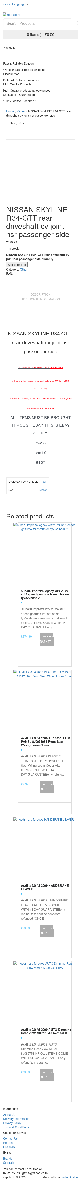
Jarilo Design (69, 1177)
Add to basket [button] (46, 639)
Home (10, 111)
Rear (43, 481)
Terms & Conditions (16, 1127)
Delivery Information (16, 1119)
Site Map (9, 1147)
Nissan (43, 490)
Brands (7, 1158)
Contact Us (10, 1138)
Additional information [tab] (40, 299)
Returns (8, 1142)
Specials (8, 1162)
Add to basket (17, 264)
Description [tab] (40, 294)
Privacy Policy (12, 1123)
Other (21, 111)
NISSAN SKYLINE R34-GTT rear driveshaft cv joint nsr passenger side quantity (37, 256)
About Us (9, 1114)
